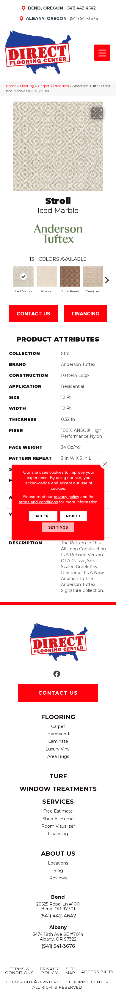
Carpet (44, 85)
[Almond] (46, 276)
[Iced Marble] (23, 276)
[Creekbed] (93, 276)
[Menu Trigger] (102, 53)
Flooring (27, 85)
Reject (73, 516)
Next (107, 277)
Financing (85, 314)
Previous (8, 277)
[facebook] (56, 674)
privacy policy (66, 496)
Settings (58, 527)
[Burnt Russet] (69, 276)
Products (61, 85)
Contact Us (33, 314)
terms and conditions (38, 502)
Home (11, 85)
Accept (43, 516)
